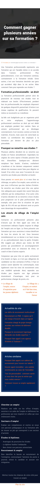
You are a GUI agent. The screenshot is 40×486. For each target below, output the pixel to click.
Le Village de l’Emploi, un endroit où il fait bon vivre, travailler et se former (29, 289)
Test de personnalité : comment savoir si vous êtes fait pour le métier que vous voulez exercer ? (20, 376)
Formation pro (6, 62)
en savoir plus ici (19, 179)
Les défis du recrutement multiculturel (19, 312)
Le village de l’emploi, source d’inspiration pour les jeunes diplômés (10, 288)
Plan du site (20, 484)
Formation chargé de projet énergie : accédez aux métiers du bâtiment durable (18, 325)
